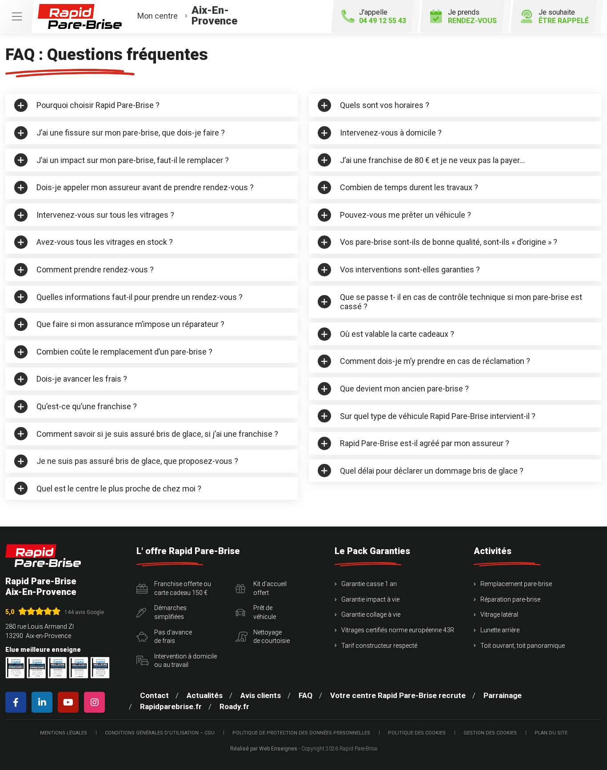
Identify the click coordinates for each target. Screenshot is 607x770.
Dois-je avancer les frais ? (81, 378)
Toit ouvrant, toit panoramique (522, 645)
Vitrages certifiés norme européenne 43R (397, 630)
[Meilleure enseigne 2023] (100, 667)
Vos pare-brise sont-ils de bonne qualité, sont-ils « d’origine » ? (448, 242)
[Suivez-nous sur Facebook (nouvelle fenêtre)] (17, 702)
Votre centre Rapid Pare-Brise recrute (398, 695)
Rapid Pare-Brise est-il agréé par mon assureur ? (424, 443)
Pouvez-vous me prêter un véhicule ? (405, 214)
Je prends (472, 16)
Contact (154, 695)
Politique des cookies (417, 733)
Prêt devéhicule (264, 612)
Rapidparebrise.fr (171, 706)
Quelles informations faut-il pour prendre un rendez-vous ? (139, 297)
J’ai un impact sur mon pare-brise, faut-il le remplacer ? (132, 160)
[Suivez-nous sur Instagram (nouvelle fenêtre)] (96, 702)
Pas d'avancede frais (173, 637)
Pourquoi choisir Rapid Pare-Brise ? (98, 105)
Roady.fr (234, 706)
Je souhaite (564, 16)
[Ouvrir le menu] (17, 16)
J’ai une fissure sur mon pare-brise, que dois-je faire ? (130, 132)
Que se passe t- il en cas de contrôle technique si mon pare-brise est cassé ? (461, 301)
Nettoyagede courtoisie (271, 637)
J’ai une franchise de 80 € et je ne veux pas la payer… (432, 160)
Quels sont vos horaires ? (384, 105)
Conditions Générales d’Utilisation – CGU (160, 733)
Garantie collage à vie (370, 614)
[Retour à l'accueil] (43, 555)
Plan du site (551, 733)
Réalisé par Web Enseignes (263, 749)
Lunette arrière (499, 630)
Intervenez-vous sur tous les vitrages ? (105, 214)
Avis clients (260, 695)
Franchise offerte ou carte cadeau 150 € (182, 588)
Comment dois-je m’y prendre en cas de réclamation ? (435, 361)
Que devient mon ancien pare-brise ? (404, 388)
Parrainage (502, 695)
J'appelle (382, 16)
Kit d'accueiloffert (270, 588)
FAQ (305, 695)
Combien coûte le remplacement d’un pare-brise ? (124, 351)
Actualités (205, 695)
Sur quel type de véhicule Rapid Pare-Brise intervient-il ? (437, 416)
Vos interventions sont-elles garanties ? (410, 269)
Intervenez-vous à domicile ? (391, 132)
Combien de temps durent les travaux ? (409, 187)
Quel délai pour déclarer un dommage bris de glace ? (431, 470)
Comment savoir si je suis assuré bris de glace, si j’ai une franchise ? (157, 434)
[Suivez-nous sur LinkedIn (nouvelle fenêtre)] (44, 702)
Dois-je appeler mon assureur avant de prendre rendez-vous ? (145, 187)
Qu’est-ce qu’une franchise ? (86, 406)
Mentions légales (63, 733)
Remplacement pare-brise (516, 583)
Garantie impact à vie (370, 599)
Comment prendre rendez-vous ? (95, 269)
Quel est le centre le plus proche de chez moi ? (118, 488)
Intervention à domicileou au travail (185, 661)
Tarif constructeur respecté (379, 645)
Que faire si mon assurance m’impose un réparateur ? (130, 324)
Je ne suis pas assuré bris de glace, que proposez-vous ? (137, 461)
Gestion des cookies (490, 733)
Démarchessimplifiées (170, 612)
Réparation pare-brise (510, 599)
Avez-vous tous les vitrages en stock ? (104, 242)
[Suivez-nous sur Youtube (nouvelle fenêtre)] (70, 702)
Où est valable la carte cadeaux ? (397, 334)
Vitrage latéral (499, 614)
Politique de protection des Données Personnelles (301, 733)
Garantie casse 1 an (369, 583)
